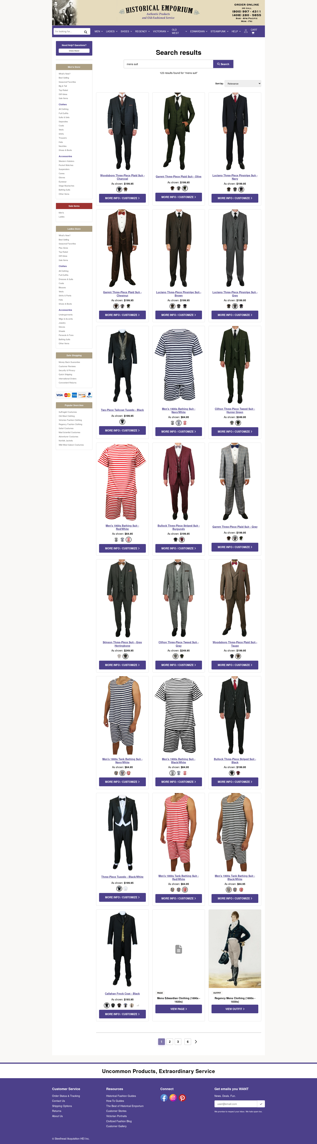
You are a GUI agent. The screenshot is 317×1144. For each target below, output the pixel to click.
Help (235, 31)
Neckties (63, 145)
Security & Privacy (67, 370)
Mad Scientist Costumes (69, 432)
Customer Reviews (67, 366)
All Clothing (63, 108)
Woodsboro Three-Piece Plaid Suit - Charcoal (122, 177)
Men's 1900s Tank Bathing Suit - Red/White (178, 877)
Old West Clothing (67, 415)
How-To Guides (115, 1101)
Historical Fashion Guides (121, 1096)
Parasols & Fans (66, 335)
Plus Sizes (63, 247)
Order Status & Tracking (66, 1096)
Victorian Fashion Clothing (70, 419)
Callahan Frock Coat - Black (122, 993)
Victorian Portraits (116, 1116)
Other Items (64, 193)
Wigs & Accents (66, 318)
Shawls (62, 331)
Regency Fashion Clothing (70, 424)
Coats (61, 125)
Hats (61, 141)
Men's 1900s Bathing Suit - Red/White (122, 527)
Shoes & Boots (65, 150)
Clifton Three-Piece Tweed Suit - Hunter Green (235, 410)
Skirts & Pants (65, 295)
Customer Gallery (116, 1126)
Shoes (125, 31)
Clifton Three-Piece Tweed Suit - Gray (178, 643)
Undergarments (66, 314)
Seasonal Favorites (67, 81)
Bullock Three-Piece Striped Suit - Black (235, 760)
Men (97, 31)
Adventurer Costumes (68, 436)
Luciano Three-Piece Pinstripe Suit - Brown (178, 293)
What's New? (64, 73)
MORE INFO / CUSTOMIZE (121, 198)
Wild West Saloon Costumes (71, 444)
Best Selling (64, 77)
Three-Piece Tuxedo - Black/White (122, 876)
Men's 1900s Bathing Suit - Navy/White (178, 410)
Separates (63, 121)
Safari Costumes (66, 428)
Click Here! (74, 50)
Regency (141, 31)
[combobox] (167, 64)
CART (254, 29)
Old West (175, 31)
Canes (62, 173)
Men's (61, 212)
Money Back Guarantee (69, 361)
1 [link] (161, 1041)
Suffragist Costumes (68, 411)
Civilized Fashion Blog (119, 1121)
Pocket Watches (66, 165)
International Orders (67, 378)
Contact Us (58, 1101)
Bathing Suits (64, 189)
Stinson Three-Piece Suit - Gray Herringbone (122, 643)
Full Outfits (63, 113)
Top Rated (63, 90)
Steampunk (218, 31)
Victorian (159, 31)
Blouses (62, 287)
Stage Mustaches (66, 185)
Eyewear (63, 181)
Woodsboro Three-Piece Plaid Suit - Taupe (235, 643)
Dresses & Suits (66, 279)
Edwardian (197, 31)
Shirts (61, 133)
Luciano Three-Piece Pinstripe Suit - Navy (235, 177)
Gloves (62, 177)
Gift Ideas (63, 94)
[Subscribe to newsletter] (261, 1103)
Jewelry (62, 322)
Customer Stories (116, 1111)
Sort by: (219, 83)
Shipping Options (62, 1106)
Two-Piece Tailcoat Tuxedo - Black (122, 409)
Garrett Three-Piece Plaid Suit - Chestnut (122, 293)
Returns (56, 1111)
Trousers (63, 137)
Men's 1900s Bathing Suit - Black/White (178, 760)
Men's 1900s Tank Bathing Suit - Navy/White (122, 760)
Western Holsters (66, 161)
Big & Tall (63, 85)
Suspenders (64, 169)
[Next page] (196, 1041)
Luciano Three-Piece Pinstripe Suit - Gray (235, 293)
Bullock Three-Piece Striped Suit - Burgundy (179, 527)
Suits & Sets (64, 117)
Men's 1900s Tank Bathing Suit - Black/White (235, 877)
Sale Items (63, 98)
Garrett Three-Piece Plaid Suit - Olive (178, 176)
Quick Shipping (65, 374)
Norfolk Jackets (66, 440)
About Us (57, 1116)
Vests (61, 129)
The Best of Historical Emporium (125, 1106)
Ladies (110, 31)
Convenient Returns (67, 382)
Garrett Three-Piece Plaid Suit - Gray (235, 526)
